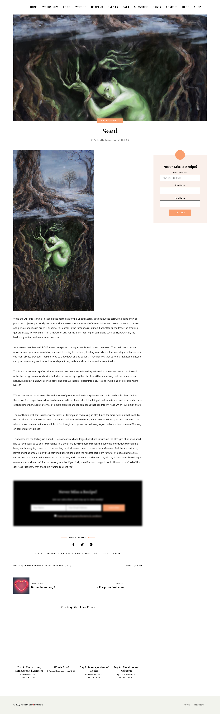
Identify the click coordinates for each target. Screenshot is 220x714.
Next (142, 639)
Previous (13, 639)
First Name (180, 185)
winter (116, 553)
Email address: (180, 173)
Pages (157, 7)
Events (113, 7)
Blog (185, 7)
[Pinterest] (91, 544)
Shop (197, 7)
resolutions (92, 553)
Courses (171, 7)
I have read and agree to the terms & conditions (79, 516)
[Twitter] (82, 544)
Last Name (180, 198)
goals (38, 553)
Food (67, 7)
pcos (77, 553)
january (65, 553)
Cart (126, 7)
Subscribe (141, 7)
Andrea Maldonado (102, 140)
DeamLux (97, 7)
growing (51, 553)
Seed (105, 553)
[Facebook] (73, 544)
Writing (80, 7)
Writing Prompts (110, 120)
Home (34, 7)
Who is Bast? (61, 667)
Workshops (50, 7)
